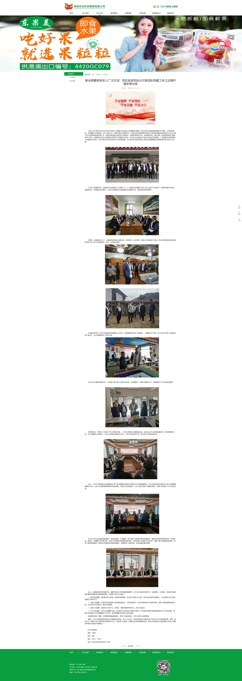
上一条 (123, 646)
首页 (71, 13)
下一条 (138, 646)
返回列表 (130, 646)
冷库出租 (142, 13)
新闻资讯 (99, 13)
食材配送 (114, 13)
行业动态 (72, 81)
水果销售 (128, 13)
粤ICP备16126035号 (81, 672)
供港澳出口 (156, 13)
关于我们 (85, 13)
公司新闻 (72, 77)
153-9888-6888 (169, 6)
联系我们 (170, 13)
